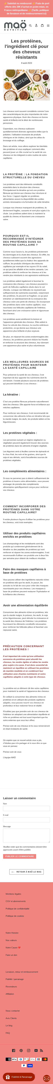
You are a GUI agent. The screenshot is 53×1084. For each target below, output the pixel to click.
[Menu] (48, 25)
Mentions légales (13, 894)
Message (7, 826)
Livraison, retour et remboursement (22, 972)
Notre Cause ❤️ (13, 947)
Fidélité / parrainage (15, 979)
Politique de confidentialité (17, 908)
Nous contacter (13, 1011)
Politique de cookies (15, 916)
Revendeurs (11, 986)
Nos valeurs (11, 940)
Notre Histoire (12, 933)
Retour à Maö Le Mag (28, 872)
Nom (5, 804)
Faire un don (11, 955)
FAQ (8, 1033)
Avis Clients (11, 1018)
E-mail (5, 815)
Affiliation (10, 994)
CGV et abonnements (16, 901)
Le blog (9, 1025)
